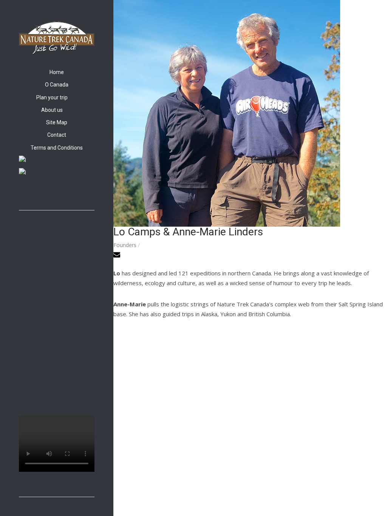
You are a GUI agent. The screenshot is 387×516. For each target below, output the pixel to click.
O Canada (56, 85)
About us (52, 110)
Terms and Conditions (57, 148)
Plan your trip (52, 97)
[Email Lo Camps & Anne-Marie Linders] (117, 256)
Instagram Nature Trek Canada (31, 194)
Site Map (56, 122)
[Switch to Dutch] (56, 173)
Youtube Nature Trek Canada (40, 194)
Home (57, 72)
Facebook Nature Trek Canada (22, 194)
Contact (56, 135)
